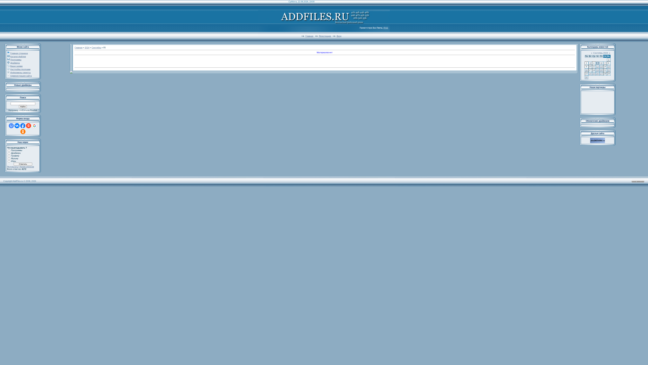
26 (597, 74)
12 (597, 67)
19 (597, 70)
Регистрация (325, 36)
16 (586, 70)
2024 (87, 47)
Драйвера (15, 63)
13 (601, 67)
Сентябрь (96, 47)
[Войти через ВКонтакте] (17, 125)
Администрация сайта (21, 76)
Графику (15, 156)
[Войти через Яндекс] (28, 125)
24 (590, 74)
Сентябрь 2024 (600, 53)
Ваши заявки (16, 66)
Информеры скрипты (20, 72)
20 (601, 70)
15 (609, 67)
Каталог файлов (18, 56)
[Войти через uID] (11, 125)
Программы (15, 60)
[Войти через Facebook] (22, 125)
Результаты (12, 167)
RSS (386, 28)
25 (594, 74)
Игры (13, 161)
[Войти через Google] (34, 125)
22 (609, 70)
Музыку (14, 158)
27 (601, 74)
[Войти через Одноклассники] (22, 131)
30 (586, 77)
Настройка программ (20, 69)
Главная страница (19, 53)
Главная (309, 36)
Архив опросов (27, 167)
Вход (339, 36)
